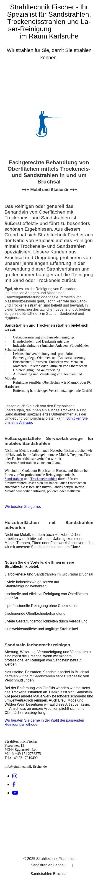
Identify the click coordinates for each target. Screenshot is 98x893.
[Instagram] (14, 776)
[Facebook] (13, 784)
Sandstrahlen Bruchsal (49, 874)
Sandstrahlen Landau (48, 865)
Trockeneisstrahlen (43, 479)
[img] (49, 90)
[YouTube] (15, 793)
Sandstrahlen (14, 479)
